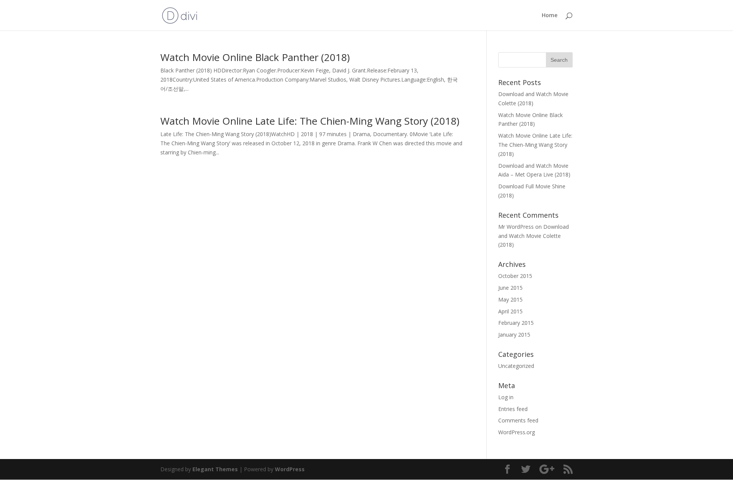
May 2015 (510, 299)
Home (549, 16)
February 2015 (516, 322)
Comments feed (518, 420)
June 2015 (510, 287)
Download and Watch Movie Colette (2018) (533, 236)
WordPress (290, 469)
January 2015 (514, 334)
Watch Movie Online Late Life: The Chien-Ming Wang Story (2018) (309, 121)
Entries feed (513, 409)
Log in (505, 397)
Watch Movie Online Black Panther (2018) (255, 57)
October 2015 (515, 275)
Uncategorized (516, 365)
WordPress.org (516, 432)
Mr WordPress (516, 226)
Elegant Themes (215, 469)
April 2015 (510, 311)
